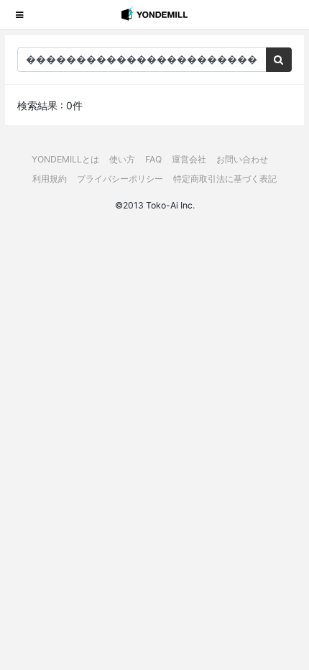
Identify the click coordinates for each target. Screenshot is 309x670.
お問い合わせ (242, 159)
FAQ (153, 159)
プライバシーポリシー (120, 178)
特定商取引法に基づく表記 (225, 178)
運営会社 (189, 159)
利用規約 (49, 178)
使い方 (122, 159)
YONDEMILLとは (65, 159)
